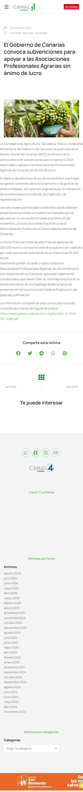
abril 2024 (10, 707)
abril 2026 (10, 593)
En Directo (71, 6)
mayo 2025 (11, 647)
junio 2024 (11, 697)
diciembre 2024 (14, 667)
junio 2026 (11, 583)
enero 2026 (11, 608)
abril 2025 (10, 652)
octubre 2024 (13, 677)
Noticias (27, 33)
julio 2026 (10, 578)
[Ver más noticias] (41, 377)
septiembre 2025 (15, 628)
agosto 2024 (12, 687)
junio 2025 (11, 642)
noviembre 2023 (15, 712)
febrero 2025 (12, 657)
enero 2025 (11, 662)
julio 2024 (10, 692)
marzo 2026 (11, 598)
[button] (18, 353)
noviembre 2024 (15, 672)
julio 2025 (10, 638)
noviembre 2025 (15, 618)
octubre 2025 (13, 623)
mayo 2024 (11, 702)
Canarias (15, 33)
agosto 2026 (12, 573)
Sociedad (41, 33)
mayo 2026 (11, 588)
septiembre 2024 (15, 682)
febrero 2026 (12, 603)
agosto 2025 (12, 633)
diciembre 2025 (14, 613)
